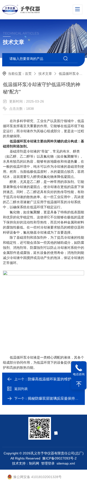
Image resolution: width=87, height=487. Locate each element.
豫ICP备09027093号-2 (59, 458)
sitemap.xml (66, 463)
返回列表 (21, 389)
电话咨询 (79, 374)
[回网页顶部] (79, 384)
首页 (28, 74)
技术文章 (45, 74)
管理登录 (48, 463)
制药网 (34, 463)
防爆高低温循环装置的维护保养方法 (57, 379)
